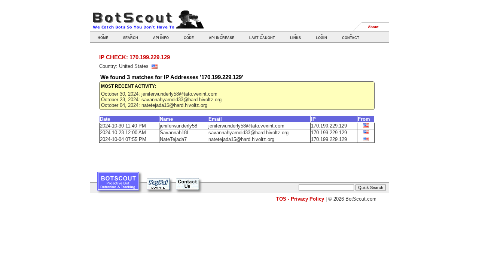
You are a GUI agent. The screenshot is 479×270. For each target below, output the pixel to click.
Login (321, 38)
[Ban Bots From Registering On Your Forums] (118, 184)
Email (215, 119)
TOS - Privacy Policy (300, 199)
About (373, 27)
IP (313, 119)
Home (103, 38)
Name (166, 119)
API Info (161, 38)
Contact (350, 38)
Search (130, 38)
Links (295, 38)
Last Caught (262, 38)
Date (105, 119)
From (364, 119)
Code (189, 38)
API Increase (221, 38)
